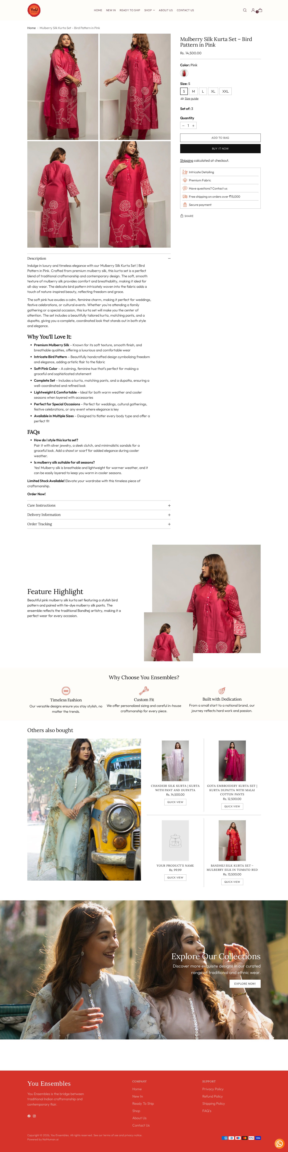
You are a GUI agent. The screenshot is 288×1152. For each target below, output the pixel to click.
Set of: (186, 108)
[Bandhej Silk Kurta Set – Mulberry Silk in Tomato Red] (232, 840)
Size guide (191, 98)
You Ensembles (60, 1135)
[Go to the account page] (251, 10)
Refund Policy (212, 1096)
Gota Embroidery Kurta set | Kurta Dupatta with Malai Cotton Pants (232, 790)
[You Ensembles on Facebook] (29, 1116)
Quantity (187, 118)
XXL (225, 91)
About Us (139, 1118)
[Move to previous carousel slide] (250, 1059)
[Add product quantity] (193, 125)
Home (31, 28)
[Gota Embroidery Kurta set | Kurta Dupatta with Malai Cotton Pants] (232, 761)
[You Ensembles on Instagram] (35, 1116)
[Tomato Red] (184, 73)
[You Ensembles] (34, 10)
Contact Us (141, 1125)
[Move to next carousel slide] (258, 1059)
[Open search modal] (245, 10)
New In (137, 1096)
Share (189, 216)
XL (213, 91)
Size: (185, 83)
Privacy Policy (213, 1089)
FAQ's (206, 1111)
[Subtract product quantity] (183, 125)
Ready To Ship (143, 1103)
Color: (188, 65)
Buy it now (220, 148)
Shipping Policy (213, 1103)
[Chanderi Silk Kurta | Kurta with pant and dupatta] (175, 761)
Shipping (186, 160)
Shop (136, 1111)
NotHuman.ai (50, 1139)
